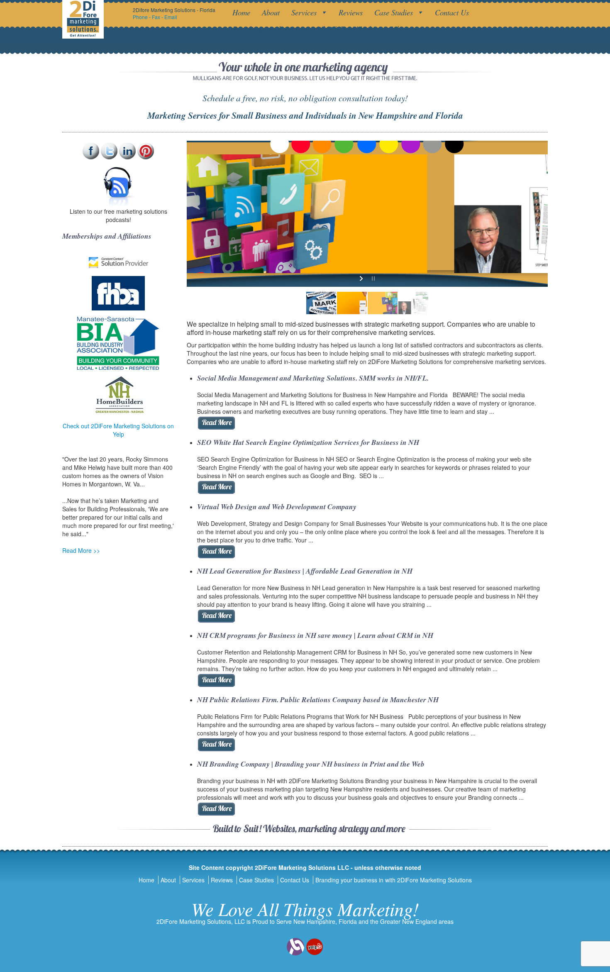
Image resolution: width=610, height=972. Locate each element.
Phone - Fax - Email (155, 16)
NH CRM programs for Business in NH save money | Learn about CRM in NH (315, 635)
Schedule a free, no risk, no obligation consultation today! (305, 98)
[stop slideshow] (372, 278)
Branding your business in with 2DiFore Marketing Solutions (324, 29)
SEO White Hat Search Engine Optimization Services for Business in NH (308, 442)
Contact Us (452, 12)
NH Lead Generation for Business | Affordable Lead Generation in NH (304, 571)
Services (304, 12)
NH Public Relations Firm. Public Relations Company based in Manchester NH (318, 699)
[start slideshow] (362, 278)
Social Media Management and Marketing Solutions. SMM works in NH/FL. (313, 378)
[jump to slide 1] (321, 303)
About (271, 12)
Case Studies (393, 12)
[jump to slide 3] (383, 303)
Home (241, 12)
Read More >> (81, 550)
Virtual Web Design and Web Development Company (276, 506)
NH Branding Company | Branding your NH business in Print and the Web (311, 764)
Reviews (351, 12)
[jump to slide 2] (352, 303)
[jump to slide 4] (413, 303)
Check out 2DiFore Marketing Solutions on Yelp (118, 430)
